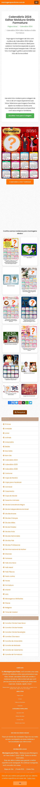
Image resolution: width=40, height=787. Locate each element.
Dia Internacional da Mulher (15, 549)
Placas (7, 603)
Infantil (7, 590)
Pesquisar (20, 412)
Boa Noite (8, 451)
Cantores (8, 473)
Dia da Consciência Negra (14, 505)
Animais (7, 437)
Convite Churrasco (12, 636)
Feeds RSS (20, 769)
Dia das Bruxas (10, 514)
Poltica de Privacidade (20, 702)
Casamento (9, 491)
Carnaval (8, 487)
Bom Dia (7, 455)
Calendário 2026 (11, 469)
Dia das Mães (9, 523)
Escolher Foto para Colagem (20, 116)
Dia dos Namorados (12, 536)
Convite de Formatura (13, 654)
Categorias (20, 705)
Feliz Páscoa (9, 572)
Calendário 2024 (26, 26)
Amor (6, 433)
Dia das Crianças (11, 518)
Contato (20, 698)
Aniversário (9, 442)
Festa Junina (9, 576)
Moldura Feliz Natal (20, 716)
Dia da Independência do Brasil (16, 509)
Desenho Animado (11, 500)
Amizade (8, 429)
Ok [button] (20, 783)
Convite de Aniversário (13, 641)
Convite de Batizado (12, 645)
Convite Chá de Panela (13, 627)
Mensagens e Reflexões (13, 599)
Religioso (8, 607)
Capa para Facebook (12, 482)
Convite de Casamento (13, 650)
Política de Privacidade (29, 765)
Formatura (8, 585)
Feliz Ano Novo (10, 563)
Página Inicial (12, 26)
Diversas (8, 554)
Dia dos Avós (9, 531)
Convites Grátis (20, 719)
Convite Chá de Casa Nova (14, 623)
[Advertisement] (20, 76)
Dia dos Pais (9, 540)
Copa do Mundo (10, 496)
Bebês (7, 446)
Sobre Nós (30, 769)
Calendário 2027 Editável (20, 182)
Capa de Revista (11, 478)
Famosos (8, 558)
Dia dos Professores (12, 545)
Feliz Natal (8, 567)
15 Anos (7, 424)
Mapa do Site (8, 769)
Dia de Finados (10, 527)
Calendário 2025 (11, 464)
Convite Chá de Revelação (14, 632)
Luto (6, 594)
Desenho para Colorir (20, 723)
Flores (7, 581)
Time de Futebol (10, 612)
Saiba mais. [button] (31, 778)
